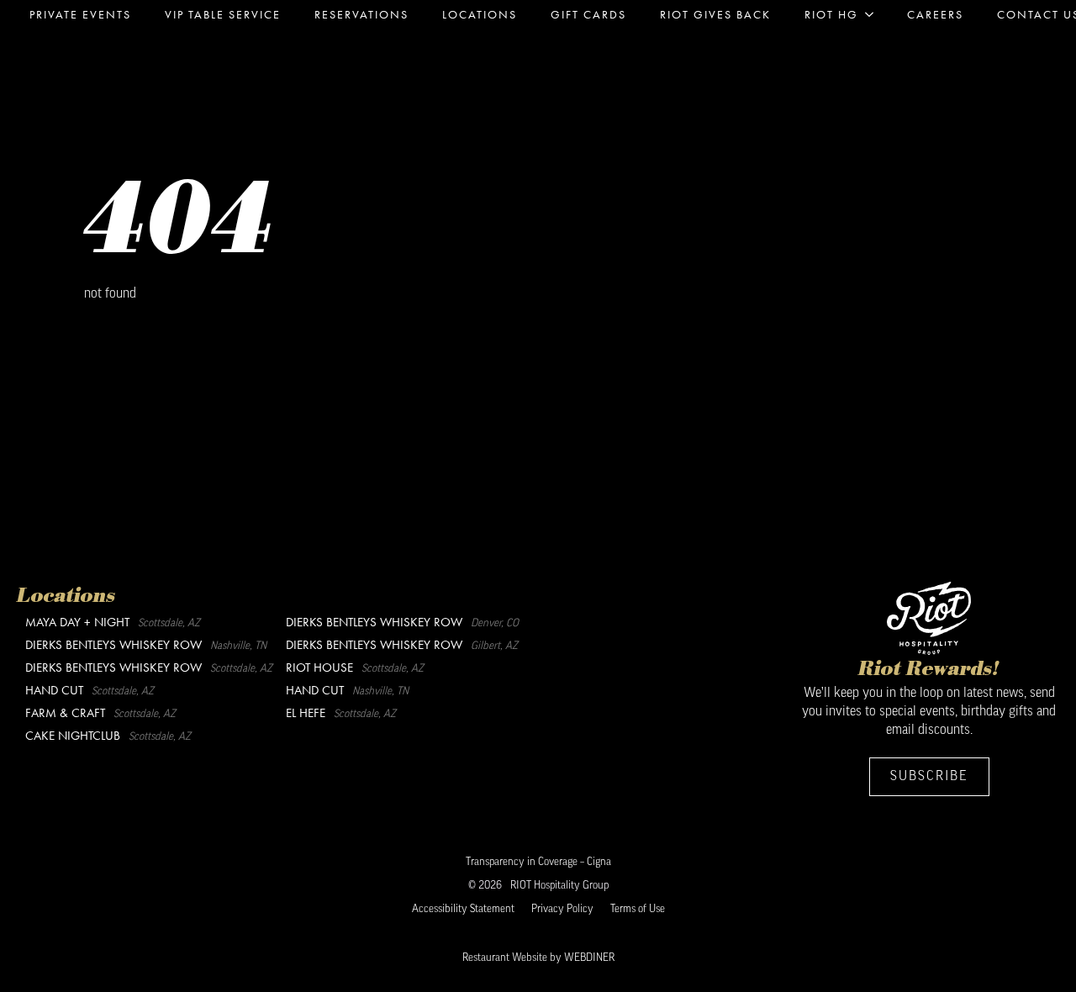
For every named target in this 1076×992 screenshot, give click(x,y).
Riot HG (831, 14)
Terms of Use (637, 909)
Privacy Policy (562, 909)
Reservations (361, 14)
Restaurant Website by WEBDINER (538, 957)
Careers (935, 14)
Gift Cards (588, 14)
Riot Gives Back (715, 14)
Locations (479, 14)
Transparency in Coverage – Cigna (538, 862)
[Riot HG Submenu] (874, 14)
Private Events (80, 14)
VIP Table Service (223, 14)
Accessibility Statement (463, 909)
